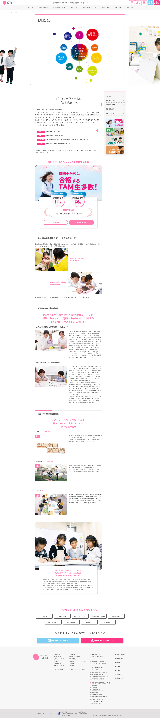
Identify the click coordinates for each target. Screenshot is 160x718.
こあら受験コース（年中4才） (98, 661)
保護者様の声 (89, 622)
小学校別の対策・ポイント (98, 616)
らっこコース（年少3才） (97, 659)
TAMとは (29, 7)
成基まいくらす (119, 678)
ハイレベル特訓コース (96, 670)
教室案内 (73, 7)
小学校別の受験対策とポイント (101, 683)
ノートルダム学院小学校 (96, 701)
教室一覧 (138, 3)
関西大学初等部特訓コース (97, 674)
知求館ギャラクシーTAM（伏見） (78, 661)
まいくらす (132, 3)
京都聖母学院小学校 (95, 703)
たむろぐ (129, 7)
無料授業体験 (119, 658)
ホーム (10, 12)
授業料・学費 (105, 7)
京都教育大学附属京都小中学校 (98, 697)
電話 (144, 3)
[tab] (78, 27)
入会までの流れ (71, 622)
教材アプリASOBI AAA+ (60, 666)
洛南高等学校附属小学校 (96, 690)
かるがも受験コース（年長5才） (98, 663)
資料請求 (150, 3)
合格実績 (117, 7)
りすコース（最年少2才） (97, 656)
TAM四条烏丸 (72, 659)
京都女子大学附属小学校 (96, 699)
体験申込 (156, 3)
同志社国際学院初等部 (96, 694)
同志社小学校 (93, 687)
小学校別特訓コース (58, 7)
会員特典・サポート (53, 622)
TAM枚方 (71, 663)
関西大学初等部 (94, 692)
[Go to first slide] (155, 55)
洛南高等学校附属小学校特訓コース (99, 672)
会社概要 (39, 714)
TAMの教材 (118, 674)
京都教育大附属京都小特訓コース (99, 679)
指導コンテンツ (116, 616)
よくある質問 (57, 656)
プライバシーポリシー (48, 714)
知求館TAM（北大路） (75, 656)
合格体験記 (55, 222)
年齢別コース (42, 7)
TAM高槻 (71, 666)
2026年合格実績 (81, 222)
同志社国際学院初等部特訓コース (99, 677)
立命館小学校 (93, 685)
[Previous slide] (5, 55)
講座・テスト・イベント (89, 7)
